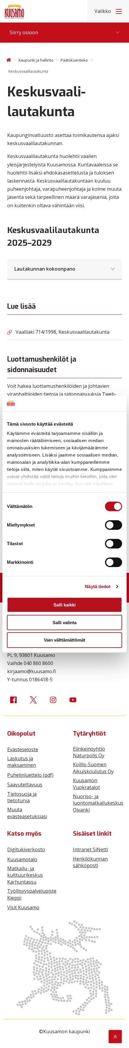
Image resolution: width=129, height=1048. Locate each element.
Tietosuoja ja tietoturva (22, 797)
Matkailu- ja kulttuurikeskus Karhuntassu (25, 875)
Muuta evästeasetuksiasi (27, 812)
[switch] (113, 525)
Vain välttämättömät (64, 639)
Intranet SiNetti (90, 849)
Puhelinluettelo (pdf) (30, 775)
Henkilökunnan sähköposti (90, 862)
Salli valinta (64, 622)
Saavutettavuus (24, 784)
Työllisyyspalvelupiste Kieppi (31, 894)
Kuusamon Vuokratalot (86, 783)
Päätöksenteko (74, 60)
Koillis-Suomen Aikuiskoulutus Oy (93, 767)
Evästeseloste (22, 749)
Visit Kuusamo (23, 907)
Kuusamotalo (22, 859)
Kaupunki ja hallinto (36, 60)
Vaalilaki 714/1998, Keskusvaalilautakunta (63, 332)
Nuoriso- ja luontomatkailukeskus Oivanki (98, 803)
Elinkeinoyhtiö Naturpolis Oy (89, 752)
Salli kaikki (64, 604)
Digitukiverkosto (26, 849)
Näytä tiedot (97, 586)
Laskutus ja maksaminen (21, 761)
